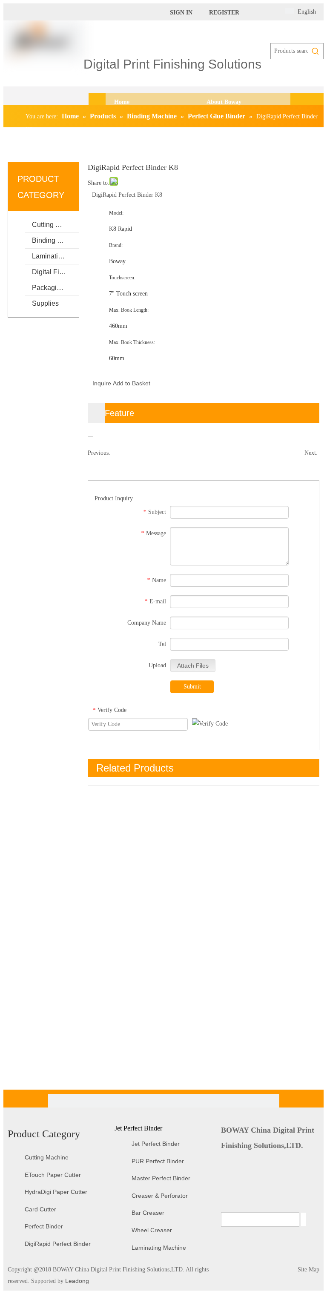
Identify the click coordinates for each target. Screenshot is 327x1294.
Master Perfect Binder (161, 1178)
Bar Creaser (148, 1212)
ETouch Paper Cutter (53, 1174)
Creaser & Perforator (160, 1195)
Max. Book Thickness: (132, 342)
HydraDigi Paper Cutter (56, 1191)
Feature (119, 413)
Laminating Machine (55, 256)
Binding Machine (55, 240)
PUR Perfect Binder (158, 1161)
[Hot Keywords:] (315, 51)
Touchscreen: (122, 278)
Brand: (116, 245)
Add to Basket (131, 383)
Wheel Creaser (152, 1230)
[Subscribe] (303, 1219)
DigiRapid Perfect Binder (58, 1243)
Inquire (101, 383)
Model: (116, 213)
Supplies (45, 303)
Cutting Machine (55, 224)
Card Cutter (40, 1209)
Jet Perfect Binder (156, 1143)
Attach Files (193, 665)
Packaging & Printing (55, 287)
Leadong (76, 1280)
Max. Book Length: (129, 310)
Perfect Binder (44, 1226)
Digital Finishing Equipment (55, 271)
